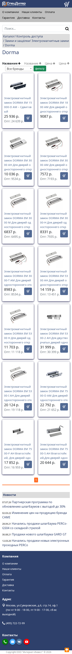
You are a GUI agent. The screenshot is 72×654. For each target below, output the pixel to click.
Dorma (10, 45)
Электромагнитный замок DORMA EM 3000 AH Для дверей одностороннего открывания (18, 164)
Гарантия (8, 17)
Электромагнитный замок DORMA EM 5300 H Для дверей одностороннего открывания (18, 338)
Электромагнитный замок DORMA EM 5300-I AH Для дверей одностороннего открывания (18, 395)
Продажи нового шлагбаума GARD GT (39, 534)
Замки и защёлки (17, 41)
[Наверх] (67, 650)
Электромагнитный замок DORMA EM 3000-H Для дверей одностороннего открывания (54, 222)
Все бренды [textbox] (15, 69)
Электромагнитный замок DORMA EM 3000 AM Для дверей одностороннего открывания (54, 164)
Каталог (9, 36)
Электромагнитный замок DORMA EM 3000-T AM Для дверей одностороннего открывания (18, 280)
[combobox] (19, 68)
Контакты (38, 17)
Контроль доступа (29, 36)
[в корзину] (28, 118)
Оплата (50, 12)
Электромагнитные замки (50, 41)
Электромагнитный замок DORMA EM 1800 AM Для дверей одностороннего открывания (54, 107)
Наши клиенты (32, 12)
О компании (10, 12)
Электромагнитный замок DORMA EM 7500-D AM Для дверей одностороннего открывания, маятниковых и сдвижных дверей (54, 400)
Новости (9, 495)
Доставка (23, 17)
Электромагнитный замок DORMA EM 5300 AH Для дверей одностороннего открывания (54, 280)
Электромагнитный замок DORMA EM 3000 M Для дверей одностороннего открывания (18, 222)
